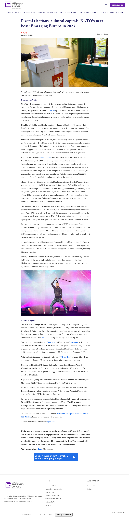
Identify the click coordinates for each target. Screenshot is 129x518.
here (40, 449)
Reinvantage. (17, 496)
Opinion (119, 13)
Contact (89, 489)
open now (51, 421)
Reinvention (52, 13)
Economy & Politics (13, 13)
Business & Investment (68, 13)
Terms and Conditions (118, 515)
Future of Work (107, 13)
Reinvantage (35, 514)
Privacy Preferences (64, 514)
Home (107, 5)
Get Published (117, 5)
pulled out (46, 337)
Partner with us (92, 486)
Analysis (24, 33)
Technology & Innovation (34, 13)
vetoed (52, 110)
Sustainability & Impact (89, 13)
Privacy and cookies (118, 512)
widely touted (45, 157)
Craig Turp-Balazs (102, 34)
